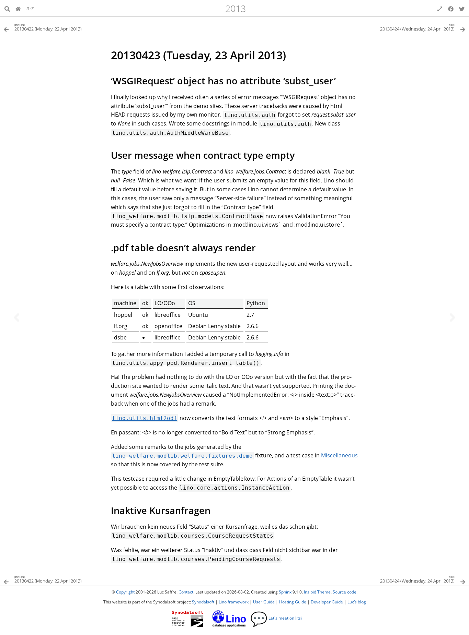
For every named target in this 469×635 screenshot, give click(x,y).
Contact (186, 592)
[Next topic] (453, 317)
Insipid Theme (317, 592)
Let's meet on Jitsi (276, 618)
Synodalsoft (203, 602)
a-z (30, 8)
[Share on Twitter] (461, 8)
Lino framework (234, 602)
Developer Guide (327, 602)
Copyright (125, 592)
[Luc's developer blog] (18, 8)
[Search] (7, 8)
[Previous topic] (16, 317)
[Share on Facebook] (450, 8)
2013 (235, 8)
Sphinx (285, 592)
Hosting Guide (292, 602)
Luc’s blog (356, 602)
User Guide (264, 602)
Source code (344, 592)
